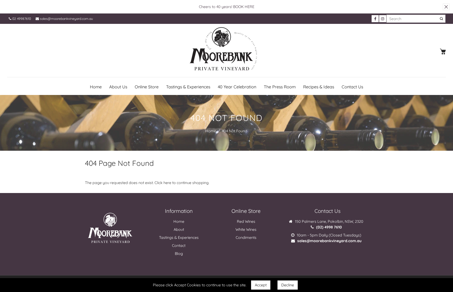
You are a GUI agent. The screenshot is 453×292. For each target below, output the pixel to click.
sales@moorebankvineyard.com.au (66, 19)
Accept (261, 285)
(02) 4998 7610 (329, 227)
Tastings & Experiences (188, 87)
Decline (287, 285)
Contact (178, 245)
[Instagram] (382, 18)
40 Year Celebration (237, 87)
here (167, 182)
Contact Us (352, 87)
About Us (118, 87)
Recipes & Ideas (318, 87)
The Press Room (280, 87)
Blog (179, 253)
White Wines (245, 229)
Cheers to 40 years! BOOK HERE (226, 6)
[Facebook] (375, 18)
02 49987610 (21, 19)
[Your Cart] (443, 51)
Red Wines (246, 221)
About (179, 229)
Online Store (147, 87)
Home (96, 87)
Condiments (246, 237)
